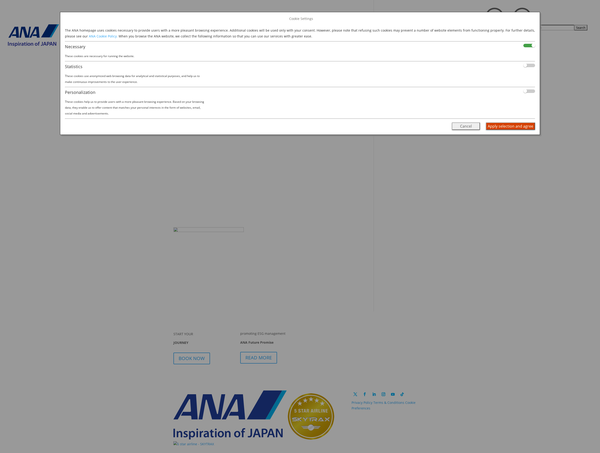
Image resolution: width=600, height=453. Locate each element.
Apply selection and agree (510, 126)
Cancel (466, 126)
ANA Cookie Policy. (103, 36)
